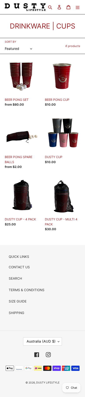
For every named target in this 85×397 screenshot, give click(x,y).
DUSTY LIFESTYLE (48, 382)
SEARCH (15, 278)
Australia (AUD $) (41, 341)
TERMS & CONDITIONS (26, 290)
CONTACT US (19, 267)
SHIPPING (16, 313)
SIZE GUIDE (18, 301)
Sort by (10, 41)
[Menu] (77, 7)
